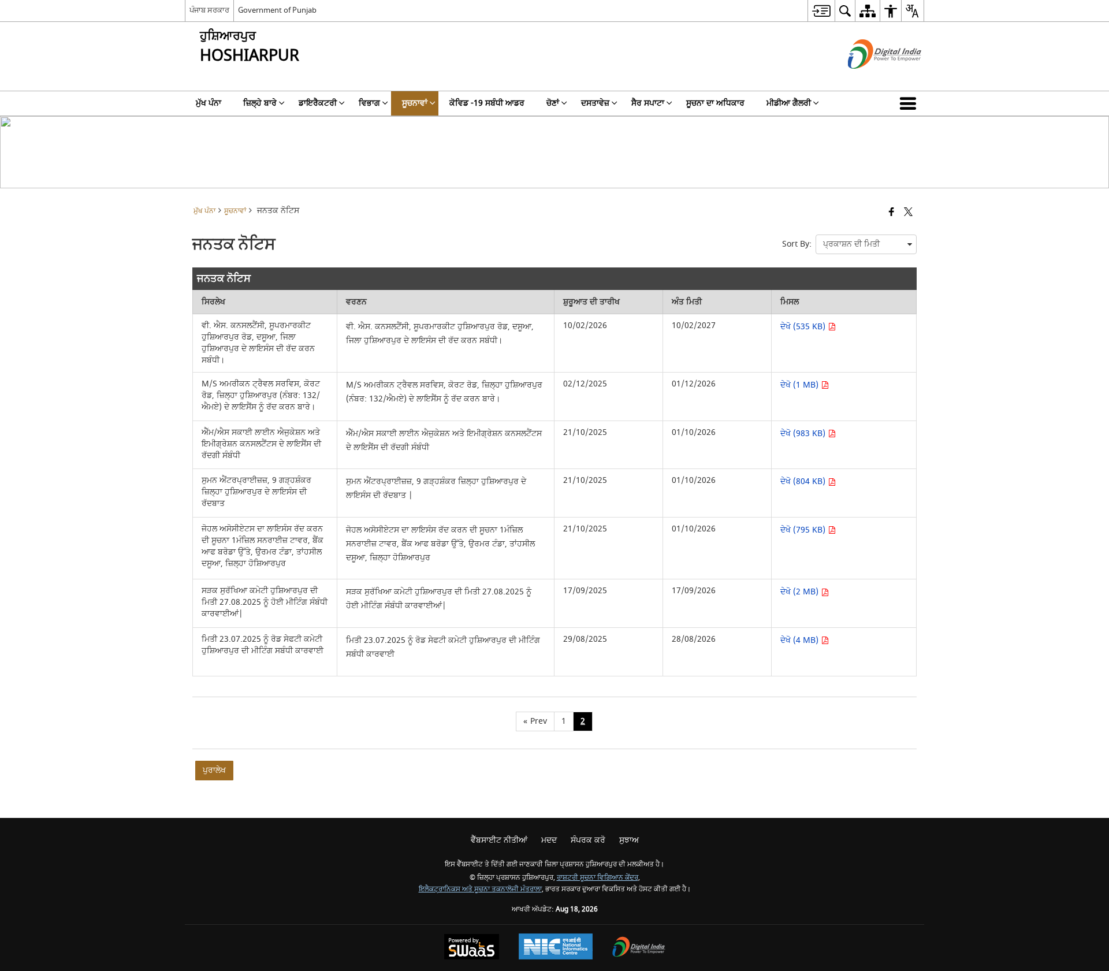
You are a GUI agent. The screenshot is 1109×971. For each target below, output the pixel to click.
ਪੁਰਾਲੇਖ (214, 770)
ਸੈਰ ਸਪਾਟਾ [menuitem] (647, 103)
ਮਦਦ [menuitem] (549, 840)
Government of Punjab (277, 10)
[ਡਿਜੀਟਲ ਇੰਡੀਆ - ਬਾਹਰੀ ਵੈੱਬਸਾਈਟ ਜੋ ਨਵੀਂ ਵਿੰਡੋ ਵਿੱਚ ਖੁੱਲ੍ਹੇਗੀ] (870, 79)
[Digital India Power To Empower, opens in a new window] (639, 948)
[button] (910, 103)
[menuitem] (821, 10)
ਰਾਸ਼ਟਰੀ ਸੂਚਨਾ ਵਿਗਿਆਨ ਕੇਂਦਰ (597, 878)
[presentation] (866, 244)
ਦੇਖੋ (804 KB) (804, 481)
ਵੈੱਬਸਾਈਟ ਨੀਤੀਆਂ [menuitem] (499, 840)
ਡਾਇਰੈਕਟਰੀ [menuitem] (318, 103)
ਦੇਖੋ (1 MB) (800, 385)
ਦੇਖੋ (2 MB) (800, 592)
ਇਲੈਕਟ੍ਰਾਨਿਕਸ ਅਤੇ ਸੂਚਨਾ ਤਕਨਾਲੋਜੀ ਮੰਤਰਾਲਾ (480, 889)
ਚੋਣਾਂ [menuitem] (552, 103)
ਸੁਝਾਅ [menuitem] (629, 840)
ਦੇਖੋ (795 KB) (804, 530)
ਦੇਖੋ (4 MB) (800, 640)
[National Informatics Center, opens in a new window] (555, 948)
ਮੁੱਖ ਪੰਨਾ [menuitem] (208, 103)
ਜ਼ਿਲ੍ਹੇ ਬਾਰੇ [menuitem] (260, 103)
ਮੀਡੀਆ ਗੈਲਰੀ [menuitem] (788, 103)
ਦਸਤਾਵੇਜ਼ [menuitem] (595, 103)
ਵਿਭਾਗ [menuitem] (369, 103)
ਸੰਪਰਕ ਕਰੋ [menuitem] (588, 840)
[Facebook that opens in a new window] (891, 213)
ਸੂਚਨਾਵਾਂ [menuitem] (414, 103)
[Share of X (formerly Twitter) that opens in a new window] (908, 213)
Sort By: (797, 244)
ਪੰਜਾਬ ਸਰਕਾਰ (209, 10)
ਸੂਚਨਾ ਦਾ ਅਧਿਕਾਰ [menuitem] (715, 103)
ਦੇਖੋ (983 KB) (804, 433)
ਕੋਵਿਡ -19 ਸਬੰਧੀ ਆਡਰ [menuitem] (486, 103)
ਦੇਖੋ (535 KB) (804, 327)
